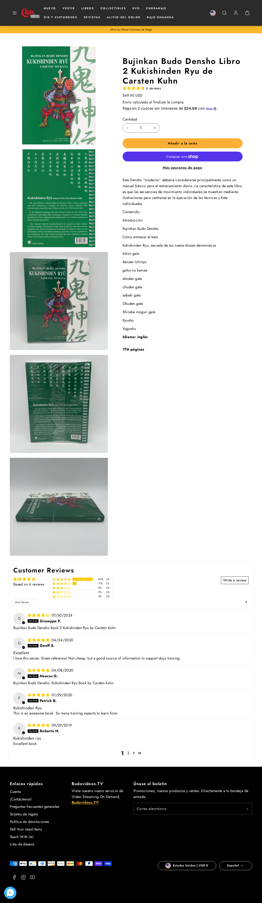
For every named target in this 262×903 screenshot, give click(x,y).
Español (233, 865)
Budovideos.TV (87, 784)
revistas (92, 17)
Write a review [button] (234, 580)
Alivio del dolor (123, 17)
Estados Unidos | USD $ (190, 865)
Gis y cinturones (60, 17)
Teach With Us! (22, 836)
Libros (87, 8)
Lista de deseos (22, 844)
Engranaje (156, 8)
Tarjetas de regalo (24, 814)
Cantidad (130, 119)
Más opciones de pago (182, 167)
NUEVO (50, 8)
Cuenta (15, 791)
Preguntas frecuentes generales (34, 806)
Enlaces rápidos (26, 784)
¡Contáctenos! (21, 799)
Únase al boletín (150, 784)
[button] (15, 13)
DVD (136, 8)
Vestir (69, 8)
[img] (39, 615)
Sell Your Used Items (26, 829)
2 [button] (128, 753)
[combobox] (224, 15)
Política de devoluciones (29, 821)
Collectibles (113, 8)
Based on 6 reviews (28, 584)
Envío (127, 102)
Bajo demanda (160, 17)
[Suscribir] (247, 809)
